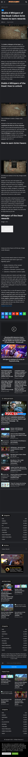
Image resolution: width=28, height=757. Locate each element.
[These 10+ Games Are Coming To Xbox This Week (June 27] (5, 484)
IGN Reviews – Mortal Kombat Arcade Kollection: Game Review (18, 449)
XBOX (3, 539)
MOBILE (4, 521)
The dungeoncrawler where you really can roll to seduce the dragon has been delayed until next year (7, 373)
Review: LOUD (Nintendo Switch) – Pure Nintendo (20, 591)
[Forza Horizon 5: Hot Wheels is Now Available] (5, 443)
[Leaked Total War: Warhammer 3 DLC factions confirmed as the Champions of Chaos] (5, 469)
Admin (4, 22)
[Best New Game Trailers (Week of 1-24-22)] (5, 456)
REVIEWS (4, 530)
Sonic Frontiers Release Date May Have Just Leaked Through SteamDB (19, 435)
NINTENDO (4, 523)
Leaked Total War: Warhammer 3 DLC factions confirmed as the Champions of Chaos (19, 469)
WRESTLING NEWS (6, 537)
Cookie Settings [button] (6, 753)
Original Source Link (6, 306)
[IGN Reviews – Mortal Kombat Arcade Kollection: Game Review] (5, 449)
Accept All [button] (15, 753)
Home (4, 7)
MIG (3, 518)
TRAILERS (4, 532)
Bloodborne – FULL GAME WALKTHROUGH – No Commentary (17, 462)
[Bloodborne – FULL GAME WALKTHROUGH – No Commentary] (5, 461)
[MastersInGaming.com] (14, 2)
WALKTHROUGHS (6, 534)
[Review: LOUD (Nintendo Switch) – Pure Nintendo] (5, 428)
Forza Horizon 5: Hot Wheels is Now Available (20, 614)
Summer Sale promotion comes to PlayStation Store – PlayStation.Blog (19, 476)
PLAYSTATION (5, 527)
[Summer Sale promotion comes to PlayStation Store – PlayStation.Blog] (5, 477)
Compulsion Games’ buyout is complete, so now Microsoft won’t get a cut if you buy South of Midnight (20, 373)
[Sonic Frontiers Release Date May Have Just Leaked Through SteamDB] (5, 435)
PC (7, 7)
